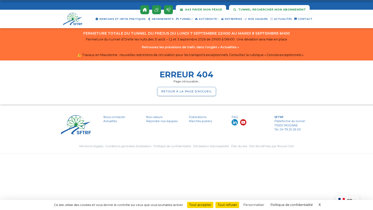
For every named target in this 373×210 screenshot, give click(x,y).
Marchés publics (200, 121)
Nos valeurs (258, 19)
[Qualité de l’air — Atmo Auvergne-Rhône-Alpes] (168, 10)
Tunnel (185, 19)
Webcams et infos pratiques (122, 19)
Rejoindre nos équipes (162, 121)
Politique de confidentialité (172, 146)
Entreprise (233, 19)
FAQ (235, 117)
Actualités (283, 19)
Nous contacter (114, 117)
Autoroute (208, 19)
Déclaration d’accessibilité (211, 146)
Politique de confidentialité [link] (291, 205)
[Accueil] (145, 10)
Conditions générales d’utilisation (128, 146)
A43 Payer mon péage (203, 9)
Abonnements (163, 19)
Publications (197, 117)
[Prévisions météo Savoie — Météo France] (156, 10)
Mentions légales (91, 146)
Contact (305, 19)
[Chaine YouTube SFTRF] (243, 122)
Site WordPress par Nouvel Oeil (271, 146)
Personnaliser (253, 205)
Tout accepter (200, 205)
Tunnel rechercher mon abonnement (271, 9)
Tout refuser (227, 205)
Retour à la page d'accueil (186, 91)
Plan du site (239, 146)
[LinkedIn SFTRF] (235, 122)
